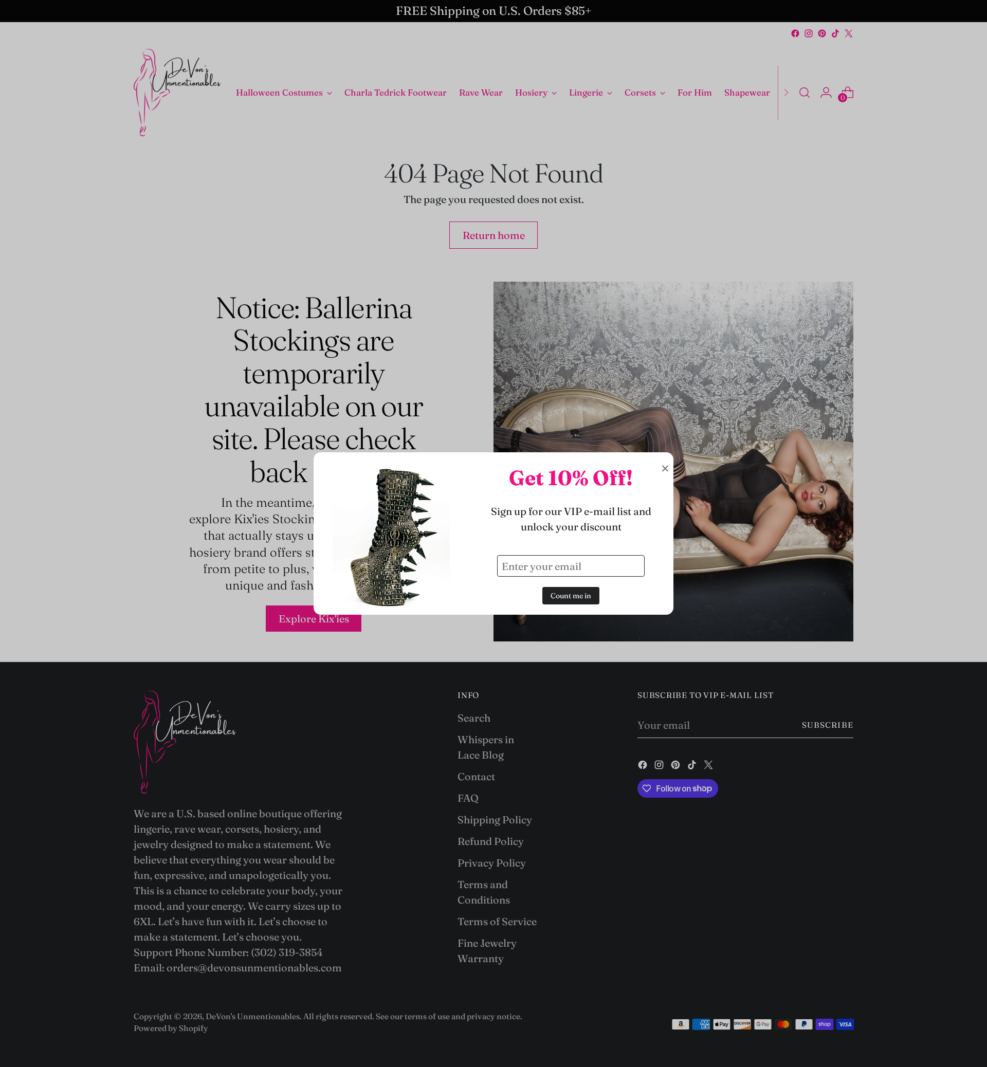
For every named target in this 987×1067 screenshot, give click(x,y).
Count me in (571, 595)
